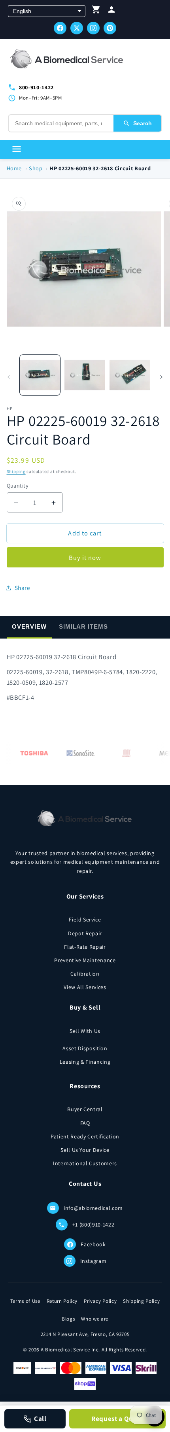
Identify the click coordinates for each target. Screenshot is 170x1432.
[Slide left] (8, 377)
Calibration (84, 973)
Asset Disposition (84, 1048)
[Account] (111, 11)
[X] (76, 28)
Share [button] (22, 588)
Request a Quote (117, 1418)
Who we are (94, 1318)
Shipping (16, 471)
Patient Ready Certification (85, 1136)
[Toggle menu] (16, 149)
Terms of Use (25, 1301)
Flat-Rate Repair (85, 946)
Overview (29, 626)
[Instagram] (93, 28)
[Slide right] (161, 377)
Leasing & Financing (85, 1061)
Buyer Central (85, 1109)
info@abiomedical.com (93, 1208)
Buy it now (85, 557)
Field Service (85, 919)
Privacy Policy (100, 1301)
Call (40, 1418)
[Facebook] (60, 28)
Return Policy (62, 1301)
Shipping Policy (141, 1301)
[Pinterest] (110, 28)
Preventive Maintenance (85, 960)
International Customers (85, 1163)
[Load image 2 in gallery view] (84, 375)
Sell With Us (85, 1030)
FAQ (85, 1123)
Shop (36, 168)
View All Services (85, 987)
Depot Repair (85, 933)
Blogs (68, 1318)
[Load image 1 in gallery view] (40, 375)
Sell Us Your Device (85, 1149)
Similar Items (83, 626)
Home (14, 168)
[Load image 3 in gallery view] (130, 375)
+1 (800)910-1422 (93, 1224)
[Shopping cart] (96, 11)
